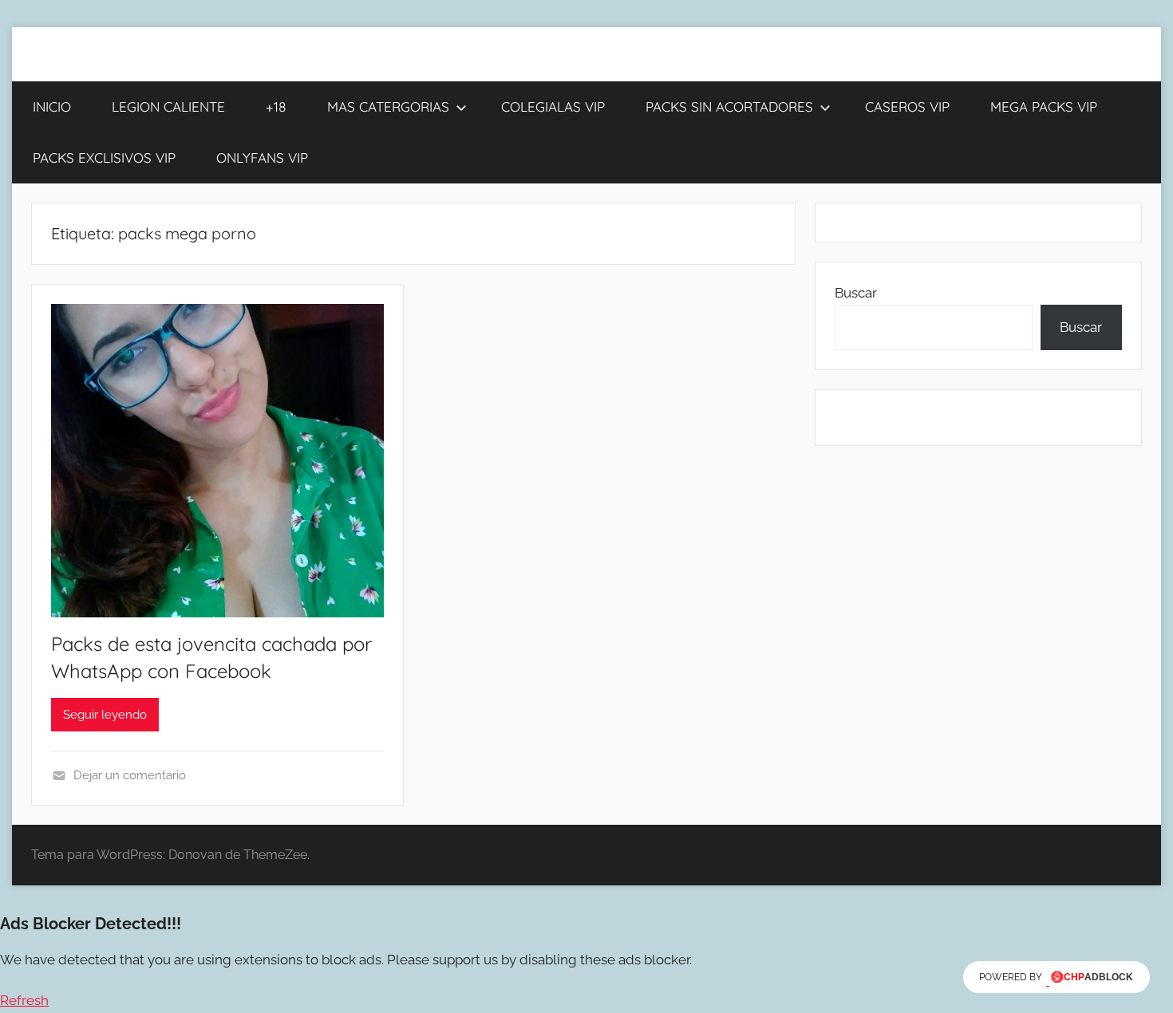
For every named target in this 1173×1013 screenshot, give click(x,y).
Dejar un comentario (129, 775)
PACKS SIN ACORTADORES (729, 106)
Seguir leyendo (105, 715)
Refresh (24, 1000)
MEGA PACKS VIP (1043, 106)
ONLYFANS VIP (262, 157)
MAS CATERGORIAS (388, 106)
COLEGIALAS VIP (553, 106)
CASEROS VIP (907, 106)
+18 (276, 106)
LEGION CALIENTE (168, 106)
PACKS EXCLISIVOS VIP (104, 157)
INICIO (52, 106)
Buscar (856, 293)
